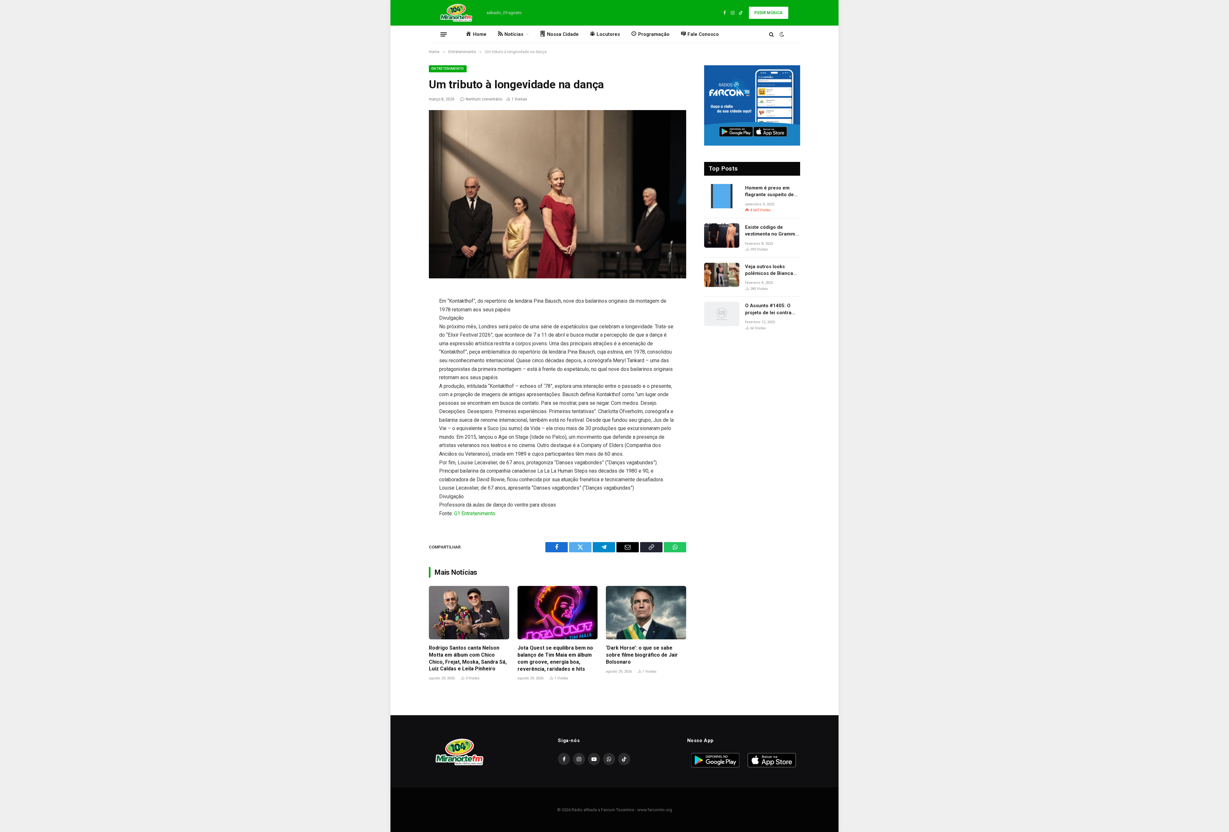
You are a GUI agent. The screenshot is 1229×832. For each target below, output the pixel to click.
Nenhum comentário (484, 99)
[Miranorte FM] (455, 13)
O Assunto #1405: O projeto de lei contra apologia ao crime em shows (770, 309)
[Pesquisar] (771, 34)
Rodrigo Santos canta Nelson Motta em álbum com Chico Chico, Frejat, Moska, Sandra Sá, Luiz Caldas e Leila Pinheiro (468, 658)
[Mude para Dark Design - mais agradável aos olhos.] (781, 34)
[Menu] (443, 34)
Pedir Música (768, 13)
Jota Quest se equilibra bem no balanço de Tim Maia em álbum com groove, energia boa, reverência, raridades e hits (555, 658)
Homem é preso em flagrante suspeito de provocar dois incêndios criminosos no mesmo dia (772, 191)
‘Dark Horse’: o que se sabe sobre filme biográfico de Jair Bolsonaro (642, 655)
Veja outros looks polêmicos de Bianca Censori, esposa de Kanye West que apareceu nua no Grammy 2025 (769, 270)
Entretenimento (447, 69)
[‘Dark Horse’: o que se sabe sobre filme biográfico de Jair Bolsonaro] (646, 612)
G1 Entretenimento (474, 513)
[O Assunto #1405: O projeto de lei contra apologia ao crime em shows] (721, 314)
